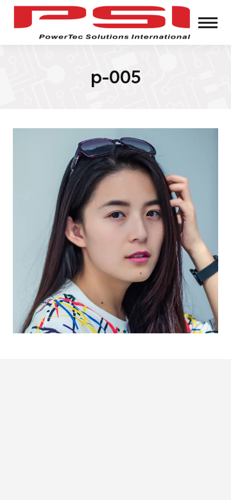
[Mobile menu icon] (208, 23)
